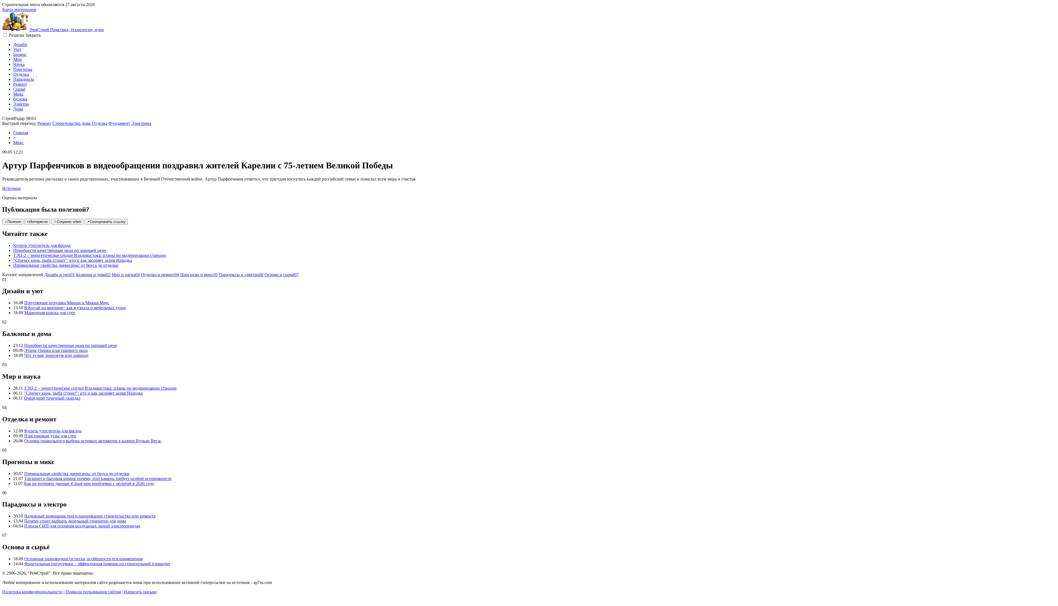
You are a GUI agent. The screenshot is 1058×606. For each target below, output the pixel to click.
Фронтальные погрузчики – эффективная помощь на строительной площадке (97, 563)
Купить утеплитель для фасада (42, 245)
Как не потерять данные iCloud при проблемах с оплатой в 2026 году (89, 483)
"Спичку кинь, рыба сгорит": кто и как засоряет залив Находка (72, 260)
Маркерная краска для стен (49, 312)
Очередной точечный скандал (52, 398)
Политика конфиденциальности (32, 591)
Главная (20, 132)
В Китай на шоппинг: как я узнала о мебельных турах (75, 307)
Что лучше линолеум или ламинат (56, 355)
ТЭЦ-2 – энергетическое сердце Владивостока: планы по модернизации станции (89, 255)
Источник (11, 188)
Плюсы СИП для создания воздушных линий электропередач (82, 526)
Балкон (19, 54)
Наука (19, 64)
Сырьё (19, 89)
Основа (20, 99)
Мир (17, 59)
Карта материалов (19, 9)
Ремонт (20, 84)
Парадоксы (23, 79)
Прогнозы (22, 69)
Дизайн (20, 44)
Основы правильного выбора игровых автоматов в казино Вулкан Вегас (92, 440)
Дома (18, 109)
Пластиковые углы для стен (50, 435)
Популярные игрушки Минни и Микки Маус (66, 302)
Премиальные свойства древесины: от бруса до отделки (65, 265)
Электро (21, 104)
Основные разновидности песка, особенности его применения (83, 558)
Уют (17, 49)
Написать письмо (140, 591)
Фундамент (119, 123)
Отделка (21, 74)
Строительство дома (71, 123)
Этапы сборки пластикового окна (56, 350)
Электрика (141, 123)
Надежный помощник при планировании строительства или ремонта (89, 516)
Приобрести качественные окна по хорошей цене (59, 250)
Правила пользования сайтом (93, 591)
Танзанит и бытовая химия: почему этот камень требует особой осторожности (98, 478)
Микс (18, 94)
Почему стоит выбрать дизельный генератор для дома (75, 521)
